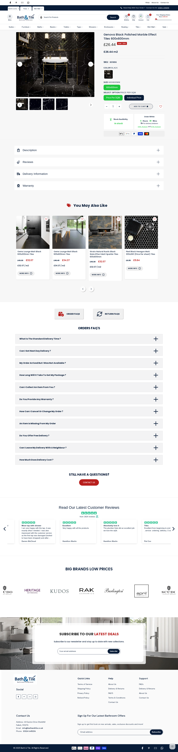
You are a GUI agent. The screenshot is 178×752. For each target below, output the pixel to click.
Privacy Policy (83, 693)
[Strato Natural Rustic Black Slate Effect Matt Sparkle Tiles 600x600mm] (105, 233)
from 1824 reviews (87, 517)
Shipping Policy (84, 688)
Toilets (66, 27)
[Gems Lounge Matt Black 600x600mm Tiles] (69, 233)
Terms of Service (85, 684)
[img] (89, 513)
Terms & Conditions (116, 698)
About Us (155, 3)
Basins (53, 27)
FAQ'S (110, 693)
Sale (164, 27)
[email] (22, 2)
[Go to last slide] (19, 64)
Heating (124, 27)
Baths (39, 27)
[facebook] (10, 2)
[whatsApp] (28, 2)
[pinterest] (16, 2)
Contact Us (165, 3)
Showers (92, 27)
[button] (22, 104)
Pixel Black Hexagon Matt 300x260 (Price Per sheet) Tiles (140, 252)
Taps (79, 27)
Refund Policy (83, 698)
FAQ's (141, 684)
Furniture (25, 27)
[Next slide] (90, 64)
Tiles (137, 27)
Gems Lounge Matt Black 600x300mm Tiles (29, 252)
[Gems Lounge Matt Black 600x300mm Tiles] (33, 233)
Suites (11, 27)
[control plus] (119, 106)
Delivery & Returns (116, 688)
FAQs (148, 3)
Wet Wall (151, 27)
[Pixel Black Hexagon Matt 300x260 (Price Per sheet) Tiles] (141, 233)
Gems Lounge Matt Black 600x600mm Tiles (65, 252)
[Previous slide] (83, 289)
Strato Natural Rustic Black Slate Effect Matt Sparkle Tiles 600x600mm (104, 254)
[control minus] (106, 106)
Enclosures (108, 27)
